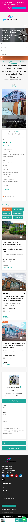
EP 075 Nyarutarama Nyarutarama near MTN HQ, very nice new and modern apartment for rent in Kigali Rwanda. (13, 246)
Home (4, 62)
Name (4, 405)
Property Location (17, 213)
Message (5, 426)
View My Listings (14, 401)
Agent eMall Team (13, 387)
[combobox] (14, 44)
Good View (8, 193)
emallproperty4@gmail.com (16, 396)
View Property (14, 236)
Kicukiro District (19, 62)
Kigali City (10, 62)
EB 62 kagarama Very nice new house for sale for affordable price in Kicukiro (14, 345)
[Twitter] (7, 475)
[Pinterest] (16, 475)
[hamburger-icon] (24, 25)
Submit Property (19, 7)
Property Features (18, 209)
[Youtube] (12, 475)
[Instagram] (3, 479)
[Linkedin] (20, 475)
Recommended (6, 209)
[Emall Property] (10, 18)
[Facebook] (3, 475)
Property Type (6, 213)
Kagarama (14, 63)
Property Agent (18, 217)
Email (4, 412)
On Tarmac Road (9, 196)
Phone (4, 419)
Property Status (7, 217)
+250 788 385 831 (16, 390)
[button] (3, 487)
